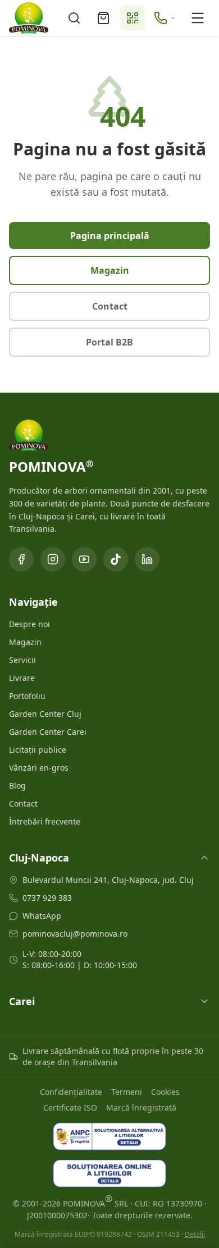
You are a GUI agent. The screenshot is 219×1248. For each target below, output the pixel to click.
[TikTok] (115, 559)
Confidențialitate (71, 1091)
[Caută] (74, 18)
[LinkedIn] (147, 559)
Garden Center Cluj (45, 713)
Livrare (22, 678)
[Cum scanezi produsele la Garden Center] (132, 18)
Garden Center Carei (47, 731)
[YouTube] (84, 559)
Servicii (22, 660)
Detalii (195, 1234)
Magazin (109, 270)
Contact (109, 306)
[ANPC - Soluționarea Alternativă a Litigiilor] (109, 1136)
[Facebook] (21, 559)
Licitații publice (37, 749)
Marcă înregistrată (141, 1107)
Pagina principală (109, 235)
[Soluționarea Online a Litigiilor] (109, 1173)
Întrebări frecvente (44, 821)
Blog (17, 785)
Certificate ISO (70, 1107)
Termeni (126, 1091)
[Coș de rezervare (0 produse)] (103, 18)
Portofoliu (27, 695)
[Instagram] (52, 559)
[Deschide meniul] (197, 18)
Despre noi (29, 624)
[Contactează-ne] (165, 18)
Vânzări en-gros (39, 767)
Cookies (165, 1091)
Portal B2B (109, 342)
